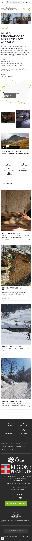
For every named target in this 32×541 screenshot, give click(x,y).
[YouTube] (14, 494)
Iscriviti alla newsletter (16, 503)
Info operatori (6, 443)
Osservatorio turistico (16, 446)
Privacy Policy (24, 536)
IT (23, 2)
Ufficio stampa (21, 443)
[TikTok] (21, 494)
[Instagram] (12, 494)
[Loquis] (17, 494)
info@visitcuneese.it (17, 489)
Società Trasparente (16, 531)
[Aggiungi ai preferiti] (23, 9)
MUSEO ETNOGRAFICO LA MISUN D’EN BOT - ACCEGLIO (9, 95)
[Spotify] (19, 494)
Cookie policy (14, 536)
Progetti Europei (7, 449)
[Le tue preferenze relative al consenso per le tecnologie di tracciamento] (2, 538)
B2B (2, 446)
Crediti (5, 536)
